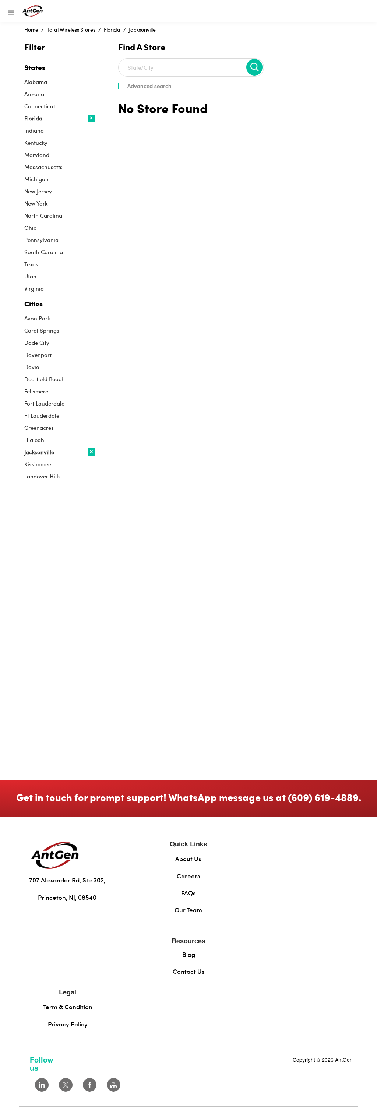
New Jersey (38, 191)
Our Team (188, 909)
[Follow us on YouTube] (113, 1085)
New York (35, 203)
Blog (188, 954)
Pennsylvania (41, 239)
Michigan (36, 179)
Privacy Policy (68, 1023)
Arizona (34, 94)
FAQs (188, 892)
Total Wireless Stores (71, 29)
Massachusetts (43, 167)
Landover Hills (42, 476)
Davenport (38, 354)
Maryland (36, 154)
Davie (31, 367)
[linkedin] (42, 1085)
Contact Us (189, 971)
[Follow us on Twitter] (66, 1085)
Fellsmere (36, 391)
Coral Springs (41, 330)
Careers (188, 875)
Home (31, 29)
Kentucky (35, 142)
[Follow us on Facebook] (89, 1085)
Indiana (34, 130)
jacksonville (142, 29)
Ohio (30, 227)
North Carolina (43, 215)
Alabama (35, 81)
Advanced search (149, 86)
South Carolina (43, 252)
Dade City (36, 342)
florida (112, 29)
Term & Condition (67, 1006)
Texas (31, 264)
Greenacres (39, 427)
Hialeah (34, 439)
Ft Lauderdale (41, 415)
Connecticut (39, 106)
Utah (30, 276)
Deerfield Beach (44, 379)
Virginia (34, 288)
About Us (188, 858)
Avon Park (37, 318)
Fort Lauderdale (44, 403)
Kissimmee (37, 464)
